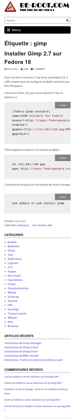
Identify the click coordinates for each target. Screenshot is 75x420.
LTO (10, 267)
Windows (13, 326)
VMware (12, 317)
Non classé (14, 275)
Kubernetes (15, 259)
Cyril (25, 69)
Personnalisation (18, 288)
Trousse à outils (17, 313)
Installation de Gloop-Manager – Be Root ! (24, 389)
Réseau (12, 292)
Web (10, 322)
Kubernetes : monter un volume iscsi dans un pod (33, 360)
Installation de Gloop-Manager (23, 343)
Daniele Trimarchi (12, 406)
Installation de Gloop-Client (21, 347)
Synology (13, 309)
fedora (42, 225)
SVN (10, 305)
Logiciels (13, 263)
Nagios (12, 271)
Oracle (12, 284)
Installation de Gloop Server (21, 351)
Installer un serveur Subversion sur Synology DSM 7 (35, 376)
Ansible (12, 242)
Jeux (10, 254)
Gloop (11, 250)
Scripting (13, 296)
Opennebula (15, 280)
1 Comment (39, 69)
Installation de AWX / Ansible (21, 355)
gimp (49, 225)
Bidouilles (23, 225)
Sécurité (12, 301)
